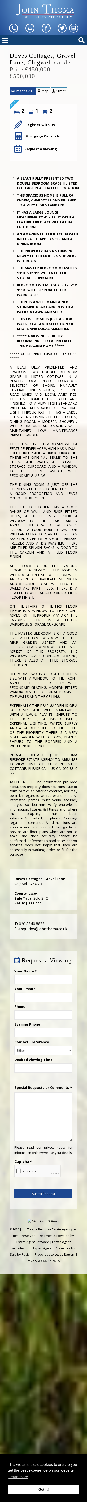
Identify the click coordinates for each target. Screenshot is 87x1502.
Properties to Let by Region (54, 1254)
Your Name (25, 971)
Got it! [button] (43, 1489)
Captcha (23, 1161)
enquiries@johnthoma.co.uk (42, 929)
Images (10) (24, 91)
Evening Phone (27, 1024)
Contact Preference (31, 1042)
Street (60, 91)
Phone (19, 1006)
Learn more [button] (18, 1477)
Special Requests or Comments (43, 1087)
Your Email (25, 989)
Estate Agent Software (32, 1242)
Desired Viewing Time (33, 1059)
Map (44, 91)
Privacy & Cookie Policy (43, 1261)
